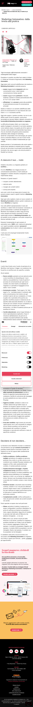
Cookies (17, 687)
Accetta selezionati (16, 378)
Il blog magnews (16, 10)
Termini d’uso (16, 689)
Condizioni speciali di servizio (16, 692)
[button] (3, 31)
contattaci (29, 538)
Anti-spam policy (16, 690)
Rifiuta (16, 383)
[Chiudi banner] (30, 322)
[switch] (29, 357)
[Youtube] (16, 651)
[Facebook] (11, 651)
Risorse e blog (6, 10)
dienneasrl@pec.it (6, 701)
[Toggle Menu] (3, 3)
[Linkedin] (22, 651)
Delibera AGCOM (16, 694)
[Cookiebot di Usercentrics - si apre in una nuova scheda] (20, 322)
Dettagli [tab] (13, 326)
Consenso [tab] (5, 326)
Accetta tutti (16, 373)
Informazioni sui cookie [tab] (25, 326)
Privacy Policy (16, 685)
